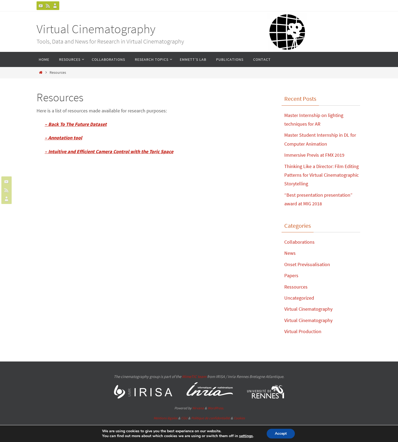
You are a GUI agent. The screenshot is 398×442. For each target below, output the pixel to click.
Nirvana (198, 408)
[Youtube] (41, 5)
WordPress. (216, 408)
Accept (281, 433)
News (290, 253)
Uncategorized (299, 298)
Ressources (296, 287)
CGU (184, 418)
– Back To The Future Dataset (76, 124)
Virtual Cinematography (96, 29)
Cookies (239, 418)
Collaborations (299, 242)
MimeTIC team (194, 376)
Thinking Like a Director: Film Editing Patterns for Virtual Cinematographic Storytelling (321, 175)
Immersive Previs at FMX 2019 (314, 155)
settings (246, 436)
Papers (291, 275)
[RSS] (48, 5)
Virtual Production (302, 331)
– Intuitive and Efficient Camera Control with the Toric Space (109, 151)
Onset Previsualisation (307, 264)
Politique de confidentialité (210, 418)
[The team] (55, 5)
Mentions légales (165, 418)
